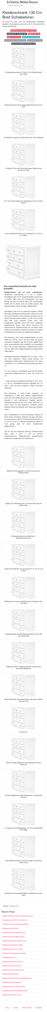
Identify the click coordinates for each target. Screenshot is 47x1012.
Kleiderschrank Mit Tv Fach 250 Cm (15, 920)
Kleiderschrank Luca (10, 957)
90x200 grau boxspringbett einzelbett (23, 31)
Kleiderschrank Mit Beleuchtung (13, 937)
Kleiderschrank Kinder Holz (12, 966)
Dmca (7, 1007)
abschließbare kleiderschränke (15, 40)
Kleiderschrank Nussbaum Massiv (14, 953)
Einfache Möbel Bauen (22, 2)
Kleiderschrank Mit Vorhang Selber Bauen (17, 978)
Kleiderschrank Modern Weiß (13, 945)
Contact (15, 1007)
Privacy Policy (26, 1007)
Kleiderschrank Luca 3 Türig (12, 949)
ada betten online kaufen (31, 37)
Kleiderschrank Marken (11, 974)
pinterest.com (14, 906)
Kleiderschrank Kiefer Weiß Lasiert (15, 941)
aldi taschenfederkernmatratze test (23, 44)
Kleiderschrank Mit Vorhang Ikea (14, 986)
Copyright (38, 1007)
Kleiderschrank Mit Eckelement (13, 970)
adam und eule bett (14, 37)
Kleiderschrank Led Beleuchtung (14, 932)
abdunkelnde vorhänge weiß (16, 34)
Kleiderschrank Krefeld (10, 928)
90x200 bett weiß (34, 34)
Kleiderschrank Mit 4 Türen (12, 995)
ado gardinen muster (35, 40)
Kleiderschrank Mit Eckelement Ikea (15, 990)
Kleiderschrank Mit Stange (12, 982)
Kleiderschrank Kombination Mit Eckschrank (18, 916)
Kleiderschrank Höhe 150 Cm (13, 961)
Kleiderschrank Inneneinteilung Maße (15, 924)
